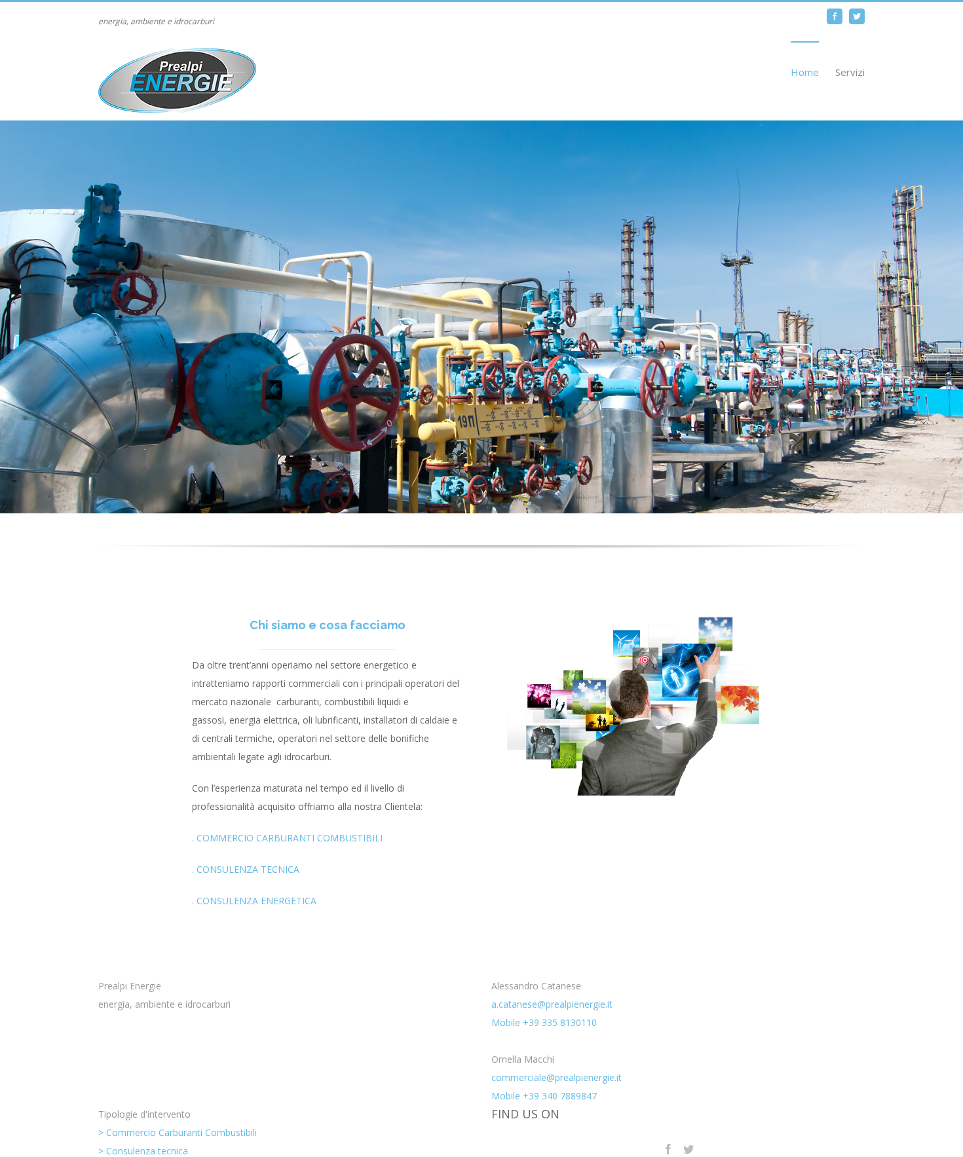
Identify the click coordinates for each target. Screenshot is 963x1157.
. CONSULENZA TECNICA (245, 869)
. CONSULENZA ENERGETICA (254, 900)
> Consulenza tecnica (143, 1151)
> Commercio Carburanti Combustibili (177, 1132)
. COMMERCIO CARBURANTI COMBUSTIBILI (287, 838)
